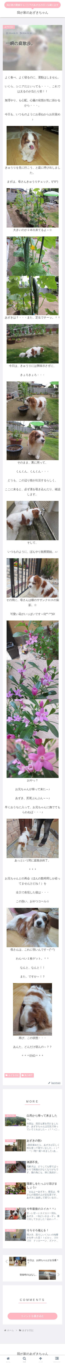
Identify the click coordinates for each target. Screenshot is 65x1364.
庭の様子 (28, 1075)
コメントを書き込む (32, 1316)
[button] (58, 760)
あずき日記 (13, 1075)
